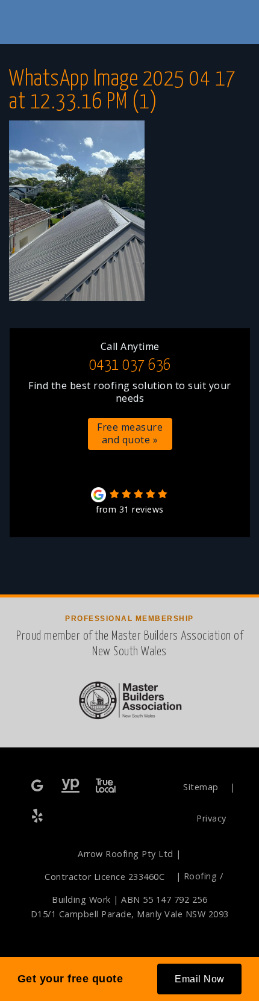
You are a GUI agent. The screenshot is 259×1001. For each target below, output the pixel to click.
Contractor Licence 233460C (104, 876)
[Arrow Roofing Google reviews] (38, 786)
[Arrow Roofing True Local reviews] (106, 786)
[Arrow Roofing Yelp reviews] (38, 816)
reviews (130, 509)
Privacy (211, 818)
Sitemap (201, 787)
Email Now (200, 979)
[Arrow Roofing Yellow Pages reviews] (70, 786)
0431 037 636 (130, 365)
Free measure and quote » (130, 433)
